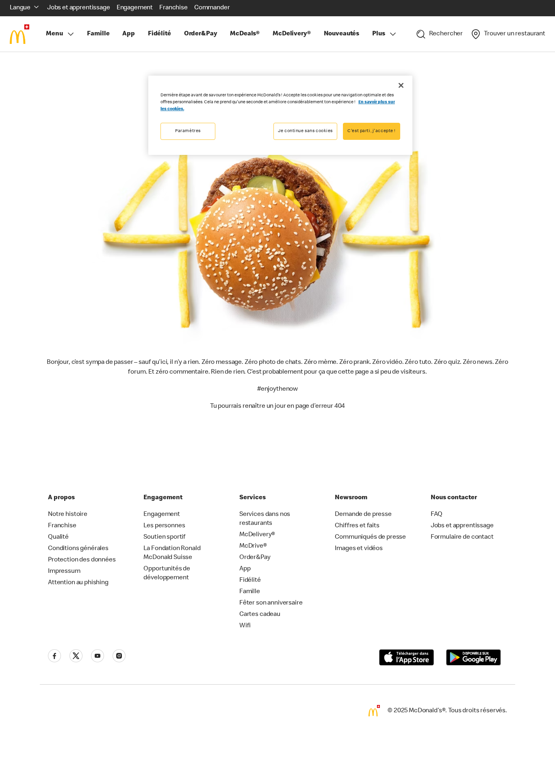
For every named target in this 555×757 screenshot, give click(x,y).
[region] (280, 115)
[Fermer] (401, 85)
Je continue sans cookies (305, 131)
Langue (20, 8)
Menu (54, 34)
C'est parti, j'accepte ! (371, 131)
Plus (378, 34)
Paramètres (188, 131)
